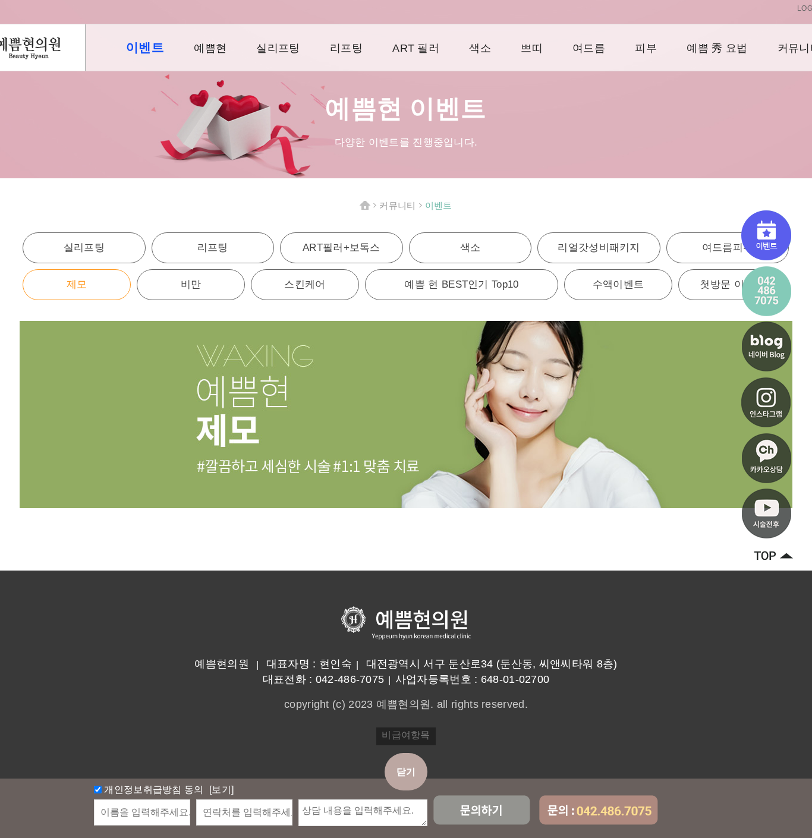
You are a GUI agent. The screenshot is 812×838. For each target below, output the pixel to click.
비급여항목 (406, 735)
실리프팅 (278, 48)
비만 (191, 284)
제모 (77, 284)
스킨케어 (304, 284)
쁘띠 (532, 48)
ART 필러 (415, 48)
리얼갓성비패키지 (599, 247)
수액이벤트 (618, 284)
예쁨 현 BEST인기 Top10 (461, 284)
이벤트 (145, 47)
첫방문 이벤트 (732, 284)
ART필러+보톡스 (341, 247)
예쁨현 (210, 48)
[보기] (220, 790)
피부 (646, 48)
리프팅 (346, 48)
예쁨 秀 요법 (717, 48)
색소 (480, 48)
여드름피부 (728, 247)
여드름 (588, 48)
